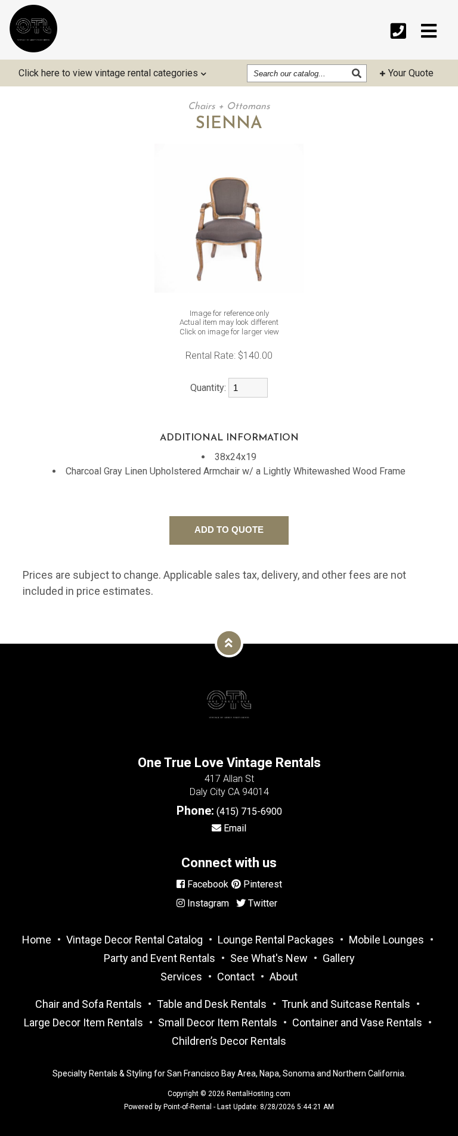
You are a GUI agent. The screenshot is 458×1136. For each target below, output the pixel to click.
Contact (236, 976)
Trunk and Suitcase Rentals (345, 1004)
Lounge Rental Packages (276, 939)
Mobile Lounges (386, 939)
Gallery (339, 958)
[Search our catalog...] (358, 73)
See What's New (269, 958)
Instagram (207, 903)
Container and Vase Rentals (357, 1022)
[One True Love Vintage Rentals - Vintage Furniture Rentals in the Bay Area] (33, 28)
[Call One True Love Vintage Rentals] (398, 31)
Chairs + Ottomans (229, 106)
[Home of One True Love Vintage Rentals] (229, 741)
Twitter (261, 903)
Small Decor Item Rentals (217, 1022)
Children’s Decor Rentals (229, 1041)
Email (233, 828)
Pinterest (261, 884)
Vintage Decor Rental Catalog (134, 939)
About (284, 976)
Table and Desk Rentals (212, 1004)
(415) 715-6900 (249, 811)
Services (181, 976)
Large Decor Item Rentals (83, 1022)
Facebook (206, 884)
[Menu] (429, 31)
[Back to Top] (229, 643)
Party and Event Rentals (159, 958)
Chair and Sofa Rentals (88, 1004)
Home (36, 939)
